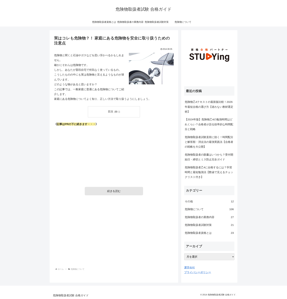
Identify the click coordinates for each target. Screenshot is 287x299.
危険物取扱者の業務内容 (209, 217)
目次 (110, 111)
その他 (209, 201)
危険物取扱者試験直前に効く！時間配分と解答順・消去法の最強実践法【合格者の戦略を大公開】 (209, 142)
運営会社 (189, 267)
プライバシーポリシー (197, 272)
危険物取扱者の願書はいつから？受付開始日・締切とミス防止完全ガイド (209, 157)
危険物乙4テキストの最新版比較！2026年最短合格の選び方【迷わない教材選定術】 (209, 106)
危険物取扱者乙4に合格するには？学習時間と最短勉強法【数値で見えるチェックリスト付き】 (209, 172)
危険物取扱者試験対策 (209, 224)
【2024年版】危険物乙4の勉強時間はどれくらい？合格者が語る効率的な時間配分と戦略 (209, 124)
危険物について (209, 209)
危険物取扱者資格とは (209, 232)
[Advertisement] (114, 152)
